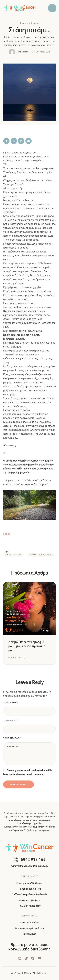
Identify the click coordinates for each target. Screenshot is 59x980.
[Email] (28, 141)
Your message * (13, 738)
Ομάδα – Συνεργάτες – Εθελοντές (29, 894)
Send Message (18, 784)
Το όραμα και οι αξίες (29, 888)
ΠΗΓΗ (6, 534)
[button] (50, 976)
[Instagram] (19, 958)
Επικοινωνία (29, 934)
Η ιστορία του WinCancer (29, 883)
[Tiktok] (26, 958)
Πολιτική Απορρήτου (30, 905)
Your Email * (11, 720)
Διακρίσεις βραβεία (29, 900)
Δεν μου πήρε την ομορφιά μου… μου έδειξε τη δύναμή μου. (26, 646)
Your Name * (11, 703)
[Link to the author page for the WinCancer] (12, 52)
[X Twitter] (14, 141)
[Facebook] (6, 141)
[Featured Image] (29, 608)
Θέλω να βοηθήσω (29, 922)
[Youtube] (39, 958)
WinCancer (16, 973)
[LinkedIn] (21, 141)
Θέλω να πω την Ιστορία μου (30, 928)
